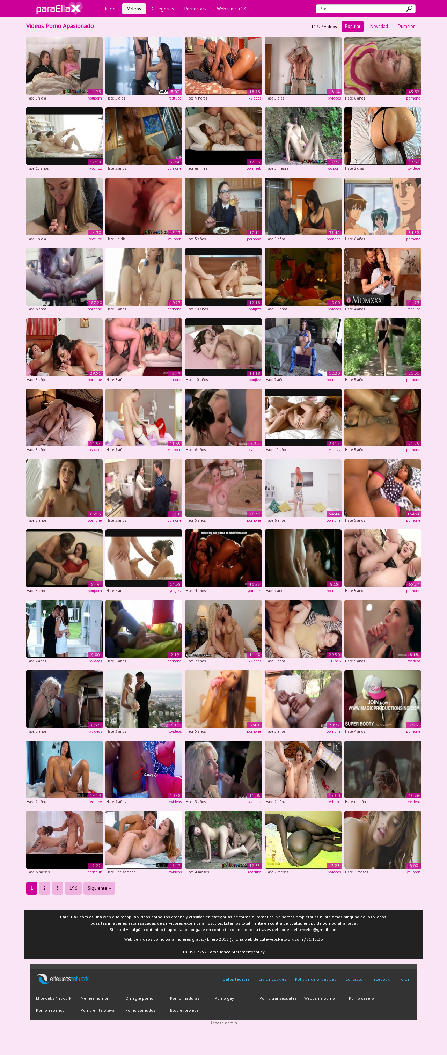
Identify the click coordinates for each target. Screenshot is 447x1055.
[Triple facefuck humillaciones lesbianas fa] (382, 65)
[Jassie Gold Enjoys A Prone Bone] (223, 276)
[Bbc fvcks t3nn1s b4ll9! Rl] (303, 698)
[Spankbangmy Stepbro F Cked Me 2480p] (382, 487)
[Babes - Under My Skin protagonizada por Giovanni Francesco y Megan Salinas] (143, 65)
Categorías (163, 9)
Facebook (380, 979)
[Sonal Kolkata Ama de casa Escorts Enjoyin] (143, 628)
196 (73, 888)
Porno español (50, 1010)
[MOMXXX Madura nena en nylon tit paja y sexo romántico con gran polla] (382, 276)
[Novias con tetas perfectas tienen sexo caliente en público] (223, 839)
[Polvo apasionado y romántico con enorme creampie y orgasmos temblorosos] (303, 65)
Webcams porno (319, 998)
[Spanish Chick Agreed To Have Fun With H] (143, 135)
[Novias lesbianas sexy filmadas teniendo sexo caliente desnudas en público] (303, 135)
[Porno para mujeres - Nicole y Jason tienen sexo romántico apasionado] (64, 558)
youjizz (96, 168)
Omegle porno (139, 998)
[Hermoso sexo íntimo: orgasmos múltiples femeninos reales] (64, 417)
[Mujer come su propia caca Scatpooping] (223, 205)
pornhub (254, 168)
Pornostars (195, 9)
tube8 (336, 661)
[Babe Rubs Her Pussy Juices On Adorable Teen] (223, 346)
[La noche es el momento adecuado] (64, 698)
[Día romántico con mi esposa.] (303, 839)
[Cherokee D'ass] (382, 417)
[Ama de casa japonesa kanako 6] (64, 487)
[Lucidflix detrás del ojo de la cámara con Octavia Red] (382, 768)
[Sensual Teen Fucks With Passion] (64, 135)
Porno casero (361, 998)
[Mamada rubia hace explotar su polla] (223, 417)
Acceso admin (223, 1022)
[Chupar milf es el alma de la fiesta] (223, 768)
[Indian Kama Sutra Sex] (303, 276)
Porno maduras (184, 998)
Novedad (379, 26)
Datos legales (236, 979)
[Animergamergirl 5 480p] (64, 276)
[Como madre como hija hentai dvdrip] (382, 205)
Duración (407, 26)
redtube (175, 98)
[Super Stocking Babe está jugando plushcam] (223, 698)
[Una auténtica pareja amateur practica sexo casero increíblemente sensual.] (223, 135)
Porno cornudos (140, 1010)
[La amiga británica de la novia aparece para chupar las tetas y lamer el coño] (143, 205)
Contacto (353, 979)
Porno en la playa (98, 1010)
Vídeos (134, 9)
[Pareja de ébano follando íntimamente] (143, 768)
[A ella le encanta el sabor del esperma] (382, 628)
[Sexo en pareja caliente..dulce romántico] (223, 65)
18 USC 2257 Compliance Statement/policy (223, 951)
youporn (95, 98)
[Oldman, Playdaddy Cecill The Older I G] (303, 205)
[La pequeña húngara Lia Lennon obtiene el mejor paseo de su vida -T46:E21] (64, 768)
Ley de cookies (272, 979)
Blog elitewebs (184, 1010)
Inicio (110, 9)
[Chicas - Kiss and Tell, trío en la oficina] (382, 839)
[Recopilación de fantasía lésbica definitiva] (223, 558)
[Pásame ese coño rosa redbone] (382, 698)
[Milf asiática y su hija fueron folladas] (143, 487)
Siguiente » (99, 888)
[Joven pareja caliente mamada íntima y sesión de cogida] (303, 628)
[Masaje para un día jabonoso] (143, 558)
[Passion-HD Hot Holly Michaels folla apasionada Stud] (64, 628)
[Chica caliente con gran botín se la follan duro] (64, 839)
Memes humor (94, 998)
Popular (352, 26)
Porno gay (224, 998)
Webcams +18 (231, 9)
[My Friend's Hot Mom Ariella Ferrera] (64, 346)
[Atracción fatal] (303, 346)
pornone (413, 98)
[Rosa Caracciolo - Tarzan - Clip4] (303, 558)
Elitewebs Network (53, 998)
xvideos (255, 98)
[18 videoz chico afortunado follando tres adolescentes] (143, 276)
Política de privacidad (316, 979)
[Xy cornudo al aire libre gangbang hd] (382, 346)
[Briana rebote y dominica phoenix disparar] (382, 558)
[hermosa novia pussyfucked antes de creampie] (143, 698)
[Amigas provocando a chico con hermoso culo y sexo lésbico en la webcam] (64, 65)
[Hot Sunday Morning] (303, 417)
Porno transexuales (278, 998)
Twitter (404, 979)
